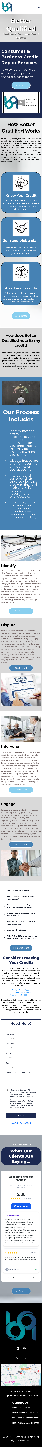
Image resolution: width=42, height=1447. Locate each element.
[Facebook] (18, 1348)
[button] (39, 7)
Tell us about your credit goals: (18, 1073)
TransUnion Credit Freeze (21, 995)
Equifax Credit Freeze (21, 990)
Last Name (11, 1044)
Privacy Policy (15, 1123)
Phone (9, 1053)
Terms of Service (26, 1123)
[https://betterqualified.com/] (7, 7)
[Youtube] (24, 1348)
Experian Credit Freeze (21, 992)
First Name (11, 1034)
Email (8, 1063)
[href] (21, 1375)
